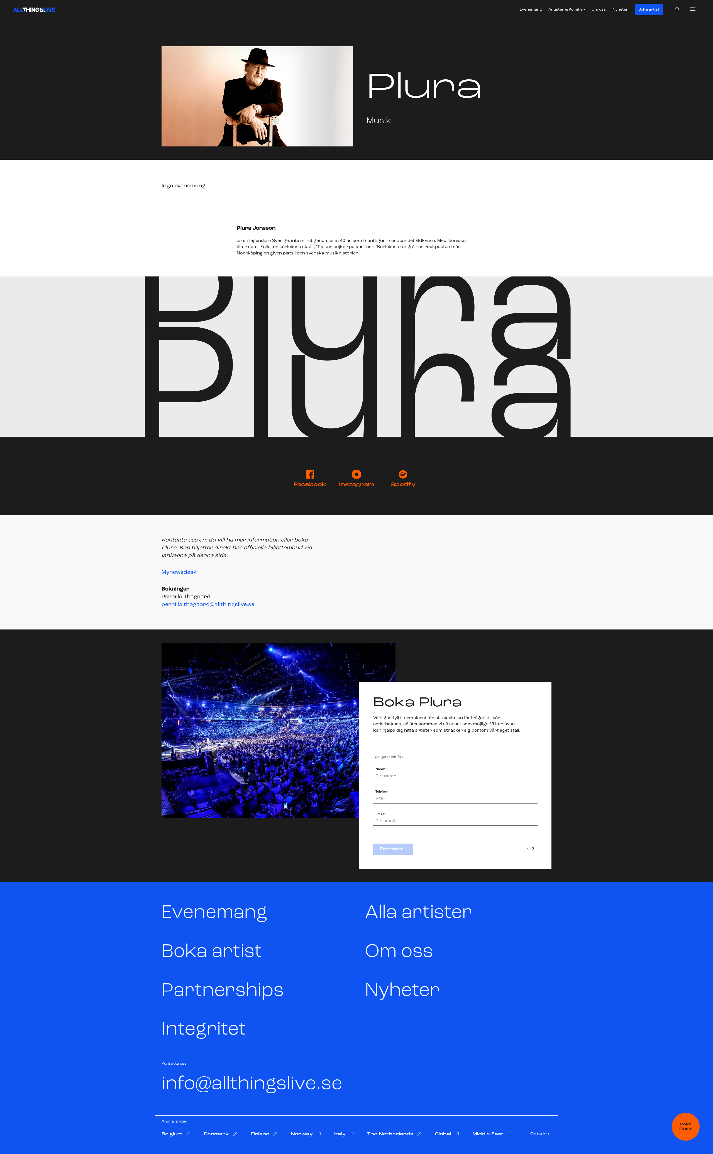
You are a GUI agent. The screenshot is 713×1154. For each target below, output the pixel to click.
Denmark (216, 1134)
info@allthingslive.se (252, 1084)
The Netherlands (390, 1134)
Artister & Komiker (566, 10)
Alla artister (418, 913)
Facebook (310, 484)
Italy (340, 1134)
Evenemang (531, 10)
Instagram (356, 484)
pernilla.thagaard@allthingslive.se (208, 604)
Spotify (403, 484)
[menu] (693, 9)
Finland (260, 1134)
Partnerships (223, 991)
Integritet (204, 1029)
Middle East (488, 1134)
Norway (302, 1134)
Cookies (539, 1134)
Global (443, 1134)
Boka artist (649, 10)
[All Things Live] (34, 10)
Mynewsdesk (179, 572)
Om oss (599, 10)
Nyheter (620, 10)
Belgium (172, 1134)
